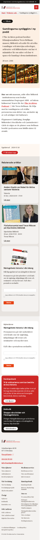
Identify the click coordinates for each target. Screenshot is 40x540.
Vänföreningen (26, 508)
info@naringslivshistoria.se (12, 463)
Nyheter (4, 498)
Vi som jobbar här (27, 497)
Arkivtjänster (6, 474)
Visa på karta (6, 454)
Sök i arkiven (6, 512)
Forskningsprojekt (8, 487)
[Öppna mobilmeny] (36, 7)
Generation (20, 534)
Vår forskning (6, 485)
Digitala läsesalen (8, 518)
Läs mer (7, 200)
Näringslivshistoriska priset (28, 511)
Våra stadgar (25, 515)
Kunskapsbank (26, 485)
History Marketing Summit (27, 488)
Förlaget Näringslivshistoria (27, 500)
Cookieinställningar (8, 527)
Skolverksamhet (7, 490)
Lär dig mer (10, 401)
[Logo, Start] (11, 7)
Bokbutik (5, 501)
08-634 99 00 (7, 459)
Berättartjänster (7, 477)
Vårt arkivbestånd (8, 515)
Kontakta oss (6, 504)
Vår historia (25, 518)
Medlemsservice (27, 471)
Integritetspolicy (7, 530)
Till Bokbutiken (11, 428)
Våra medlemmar (27, 474)
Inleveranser (25, 477)
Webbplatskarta (27, 521)
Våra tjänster (6, 471)
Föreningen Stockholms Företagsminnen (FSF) (29, 504)
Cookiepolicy (21, 527)
